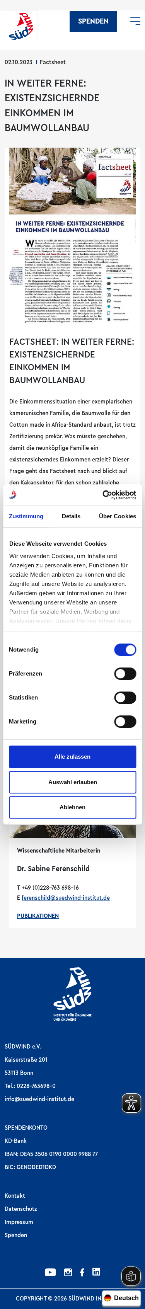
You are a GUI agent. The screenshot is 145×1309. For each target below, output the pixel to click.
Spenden (93, 21)
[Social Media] (50, 1273)
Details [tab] (71, 516)
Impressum (19, 1222)
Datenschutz (21, 1209)
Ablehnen (72, 807)
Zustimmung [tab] (26, 516)
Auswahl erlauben (72, 782)
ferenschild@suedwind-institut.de (66, 898)
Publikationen (38, 916)
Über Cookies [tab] (117, 516)
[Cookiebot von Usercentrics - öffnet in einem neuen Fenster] (103, 495)
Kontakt (15, 1196)
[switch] (125, 673)
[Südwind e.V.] (21, 27)
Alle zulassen (72, 756)
